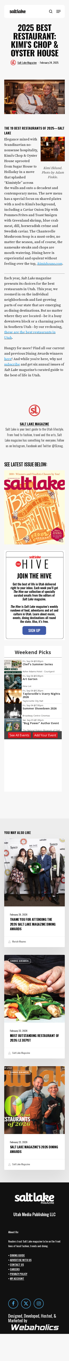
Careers (15, 1269)
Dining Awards (19, 844)
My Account (17, 1278)
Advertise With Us (20, 1260)
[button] (58, 11)
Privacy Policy (18, 1274)
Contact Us (17, 1264)
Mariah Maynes (19, 941)
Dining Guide (17, 1255)
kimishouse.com (49, 263)
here (8, 359)
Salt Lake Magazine (27, 62)
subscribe (12, 364)
